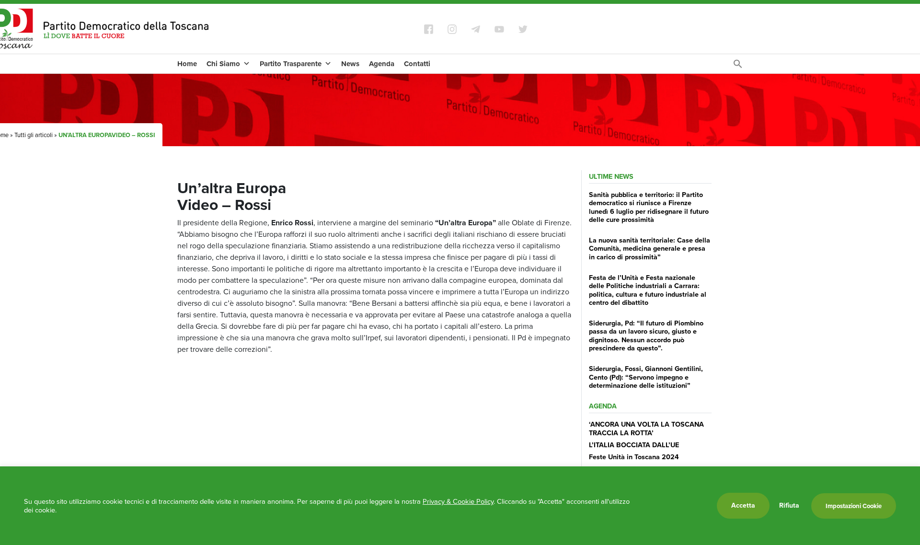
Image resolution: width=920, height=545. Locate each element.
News (350, 63)
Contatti (417, 63)
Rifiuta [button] (789, 505)
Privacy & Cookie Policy (458, 501)
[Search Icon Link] (738, 66)
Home (187, 63)
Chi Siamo (223, 63)
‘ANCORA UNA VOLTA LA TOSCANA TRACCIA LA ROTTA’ (646, 428)
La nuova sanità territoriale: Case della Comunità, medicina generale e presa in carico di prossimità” (649, 248)
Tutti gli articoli (33, 134)
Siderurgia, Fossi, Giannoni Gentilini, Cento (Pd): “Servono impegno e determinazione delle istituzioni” (646, 377)
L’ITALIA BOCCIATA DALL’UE (634, 445)
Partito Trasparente (291, 63)
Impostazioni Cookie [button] (854, 505)
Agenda (381, 63)
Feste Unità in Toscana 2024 (634, 457)
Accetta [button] (743, 505)
